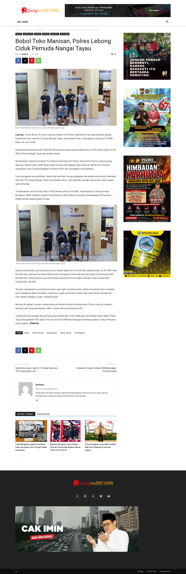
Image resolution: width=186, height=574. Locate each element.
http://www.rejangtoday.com (46, 389)
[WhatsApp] (38, 61)
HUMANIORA (39, 30)
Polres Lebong (65, 333)
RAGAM (28, 30)
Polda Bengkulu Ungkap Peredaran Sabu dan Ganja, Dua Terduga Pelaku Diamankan (31, 447)
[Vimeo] (101, 496)
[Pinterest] (32, 61)
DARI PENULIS (43, 414)
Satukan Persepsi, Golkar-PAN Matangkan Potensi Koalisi (97, 369)
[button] (167, 22)
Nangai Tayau (52, 333)
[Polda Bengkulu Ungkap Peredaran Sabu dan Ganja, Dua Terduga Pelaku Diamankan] (31, 431)
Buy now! (22, 21)
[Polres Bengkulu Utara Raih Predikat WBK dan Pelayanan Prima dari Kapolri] (101, 431)
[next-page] (22, 456)
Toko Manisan (79, 333)
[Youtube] (109, 496)
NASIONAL (54, 34)
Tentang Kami (165, 571)
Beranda (18, 30)
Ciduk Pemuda (37, 333)
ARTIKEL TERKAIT (25, 414)
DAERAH (37, 34)
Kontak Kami (152, 571)
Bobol (27, 333)
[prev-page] (17, 456)
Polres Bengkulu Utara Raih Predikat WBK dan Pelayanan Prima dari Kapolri (100, 447)
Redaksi (25, 54)
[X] (25, 61)
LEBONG (46, 34)
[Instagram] (85, 496)
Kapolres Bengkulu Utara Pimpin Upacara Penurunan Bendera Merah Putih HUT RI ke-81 (65, 447)
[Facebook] (18, 61)
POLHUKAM (65, 34)
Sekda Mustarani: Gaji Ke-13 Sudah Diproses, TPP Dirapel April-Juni (36, 369)
